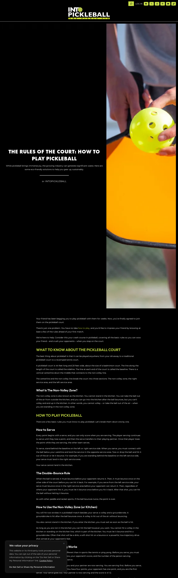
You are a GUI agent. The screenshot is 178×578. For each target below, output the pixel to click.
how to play (84, 328)
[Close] (63, 543)
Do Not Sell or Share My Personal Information (32, 567)
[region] (36, 556)
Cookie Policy (46, 560)
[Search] (131, 3)
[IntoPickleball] (89, 13)
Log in (138, 4)
